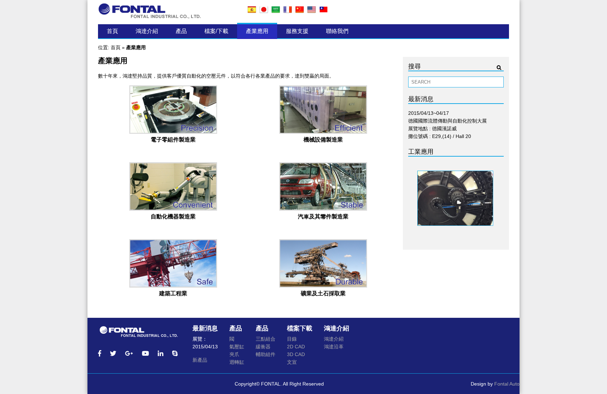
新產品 (199, 360)
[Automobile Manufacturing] (323, 208)
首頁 (112, 31)
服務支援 (297, 31)
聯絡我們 (337, 31)
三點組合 (265, 339)
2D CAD (296, 346)
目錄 (292, 339)
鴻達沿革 (334, 346)
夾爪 (234, 354)
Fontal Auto (507, 384)
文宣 (292, 362)
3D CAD (296, 354)
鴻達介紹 (147, 31)
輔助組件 (265, 354)
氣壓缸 (236, 346)
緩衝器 (263, 346)
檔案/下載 (216, 31)
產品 (181, 31)
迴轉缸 (236, 362)
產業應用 (257, 31)
